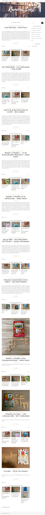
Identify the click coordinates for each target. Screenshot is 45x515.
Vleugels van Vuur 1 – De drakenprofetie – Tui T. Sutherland (6, 384)
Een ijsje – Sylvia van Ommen (16, 471)
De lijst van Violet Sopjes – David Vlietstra (24, 187)
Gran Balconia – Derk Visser (15, 27)
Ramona (4, 46)
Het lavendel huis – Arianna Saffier (36, 28)
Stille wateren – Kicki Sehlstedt (36, 30)
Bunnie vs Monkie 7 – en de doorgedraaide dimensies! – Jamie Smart (16, 155)
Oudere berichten (6, 507)
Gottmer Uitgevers (11, 25)
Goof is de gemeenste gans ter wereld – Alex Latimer (16, 111)
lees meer (16, 43)
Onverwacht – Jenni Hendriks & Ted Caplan (25, 501)
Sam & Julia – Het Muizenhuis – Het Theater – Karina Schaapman (15, 240)
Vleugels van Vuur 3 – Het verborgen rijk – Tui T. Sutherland (15, 59)
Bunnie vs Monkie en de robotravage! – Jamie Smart (16, 197)
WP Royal (8, 513)
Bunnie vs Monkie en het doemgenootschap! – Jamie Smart (15, 359)
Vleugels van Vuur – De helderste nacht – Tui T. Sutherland (25, 59)
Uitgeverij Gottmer (19, 25)
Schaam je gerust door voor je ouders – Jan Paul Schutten (16, 281)
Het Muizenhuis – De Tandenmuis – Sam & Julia (16, 68)
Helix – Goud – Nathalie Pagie (35, 36)
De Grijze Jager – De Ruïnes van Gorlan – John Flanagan (15, 312)
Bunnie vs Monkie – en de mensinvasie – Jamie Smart (6, 59)
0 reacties (28, 46)
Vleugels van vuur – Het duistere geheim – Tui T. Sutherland (25, 440)
